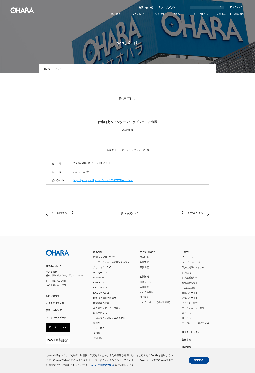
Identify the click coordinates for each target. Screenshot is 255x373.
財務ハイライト (190, 297)
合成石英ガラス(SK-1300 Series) (109, 318)
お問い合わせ (146, 7)
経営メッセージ (148, 282)
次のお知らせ (196, 212)
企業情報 (160, 14)
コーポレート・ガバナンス (195, 323)
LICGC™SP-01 (101, 287)
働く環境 (144, 297)
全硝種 (96, 333)
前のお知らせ (59, 212)
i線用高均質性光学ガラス (106, 297)
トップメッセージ (191, 262)
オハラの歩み (146, 292)
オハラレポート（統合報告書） (155, 302)
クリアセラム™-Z (102, 267)
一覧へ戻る (125, 213)
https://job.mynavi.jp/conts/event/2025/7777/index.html (103, 180)
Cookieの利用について (102, 365)
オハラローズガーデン (57, 317)
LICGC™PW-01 (101, 292)
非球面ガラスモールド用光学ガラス (111, 262)
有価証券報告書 (190, 282)
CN (243, 7)
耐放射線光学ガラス (103, 302)
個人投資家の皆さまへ (193, 267)
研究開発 (144, 257)
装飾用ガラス (100, 313)
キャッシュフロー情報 (193, 308)
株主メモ (186, 318)
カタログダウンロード (170, 7)
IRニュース (187, 257)
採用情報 (239, 14)
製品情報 (116, 14)
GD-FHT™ (98, 282)
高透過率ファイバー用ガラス (108, 308)
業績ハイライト (190, 292)
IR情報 (176, 14)
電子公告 (186, 313)
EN (236, 7)
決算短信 (186, 272)
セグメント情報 (190, 302)
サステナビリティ (198, 14)
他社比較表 (99, 328)
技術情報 (97, 338)
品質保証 (144, 267)
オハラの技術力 (138, 14)
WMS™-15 (98, 277)
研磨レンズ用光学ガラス (105, 257)
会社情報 (144, 287)
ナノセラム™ (100, 272)
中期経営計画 (189, 287)
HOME (47, 69)
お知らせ (221, 14)
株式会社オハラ (22, 10)
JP (231, 7)
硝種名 (96, 323)
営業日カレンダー (55, 310)
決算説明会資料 (190, 277)
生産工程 (144, 262)
